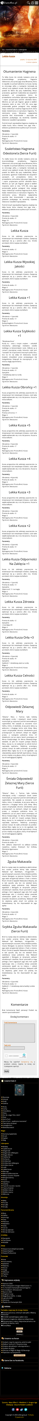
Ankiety (19, 1334)
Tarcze (5, 1228)
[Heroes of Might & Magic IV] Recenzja (16, 1350)
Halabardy (6, 1157)
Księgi (5, 1270)
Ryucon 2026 (7, 1292)
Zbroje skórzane (8, 1232)
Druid (5, 1136)
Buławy (5, 1147)
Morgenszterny (8, 1178)
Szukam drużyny (8, 1348)
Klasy (5, 1113)
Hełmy (5, 1215)
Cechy (5, 1109)
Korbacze (6, 1159)
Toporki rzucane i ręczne (11, 1186)
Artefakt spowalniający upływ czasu (15, 1317)
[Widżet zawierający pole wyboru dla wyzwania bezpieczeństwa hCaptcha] (15, 1056)
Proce (5, 1180)
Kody (4, 1101)
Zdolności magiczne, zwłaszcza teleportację (18, 1319)
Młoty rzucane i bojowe (11, 1175)
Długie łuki (6, 1151)
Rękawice (6, 1224)
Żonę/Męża (7, 1325)
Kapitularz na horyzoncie (11, 1352)
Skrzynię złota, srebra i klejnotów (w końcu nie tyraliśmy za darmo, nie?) (18, 1322)
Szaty (5, 1226)
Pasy (4, 1219)
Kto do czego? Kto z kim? (11, 1115)
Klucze (5, 1268)
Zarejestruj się (26, 1062)
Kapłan (5, 1138)
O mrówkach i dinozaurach (12, 1290)
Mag (4, 1140)
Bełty (4, 1201)
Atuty (5, 1107)
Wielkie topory (8, 1192)
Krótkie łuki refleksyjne (11, 1163)
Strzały (5, 1207)
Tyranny (5, 1402)
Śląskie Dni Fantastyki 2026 (12, 1302)
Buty (4, 1213)
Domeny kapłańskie (10, 1134)
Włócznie (6, 1194)
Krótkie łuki (7, 1161)
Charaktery (7, 1111)
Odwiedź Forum (19, 1355)
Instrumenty (7, 1262)
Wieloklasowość (8, 1127)
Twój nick (7, 1045)
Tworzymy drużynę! (10, 1123)
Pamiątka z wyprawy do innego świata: (14, 1310)
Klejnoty (6, 1266)
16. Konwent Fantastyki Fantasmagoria (16, 1288)
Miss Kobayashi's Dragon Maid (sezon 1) (17, 1286)
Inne (4, 1259)
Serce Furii (6, 1119)
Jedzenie (6, 1264)
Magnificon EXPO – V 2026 (12, 1296)
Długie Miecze (8, 1155)
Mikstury (6, 1272)
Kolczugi (6, 1217)
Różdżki (5, 1242)
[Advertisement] (19, 26)
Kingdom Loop (8, 1294)
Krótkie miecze (8, 1165)
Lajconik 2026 (7, 1298)
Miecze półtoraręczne (10, 1173)
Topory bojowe (8, 1188)
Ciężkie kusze (7, 1149)
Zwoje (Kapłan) (8, 1251)
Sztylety (5, 1184)
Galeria (5, 1103)
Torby (5, 1276)
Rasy (4, 1117)
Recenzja (6, 1097)
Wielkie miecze (8, 1190)
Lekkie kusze (7, 1169)
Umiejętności (7, 1125)
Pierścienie (7, 1240)
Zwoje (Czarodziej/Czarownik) (13, 1249)
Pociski (5, 1203)
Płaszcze (6, 1222)
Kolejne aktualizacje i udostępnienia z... (16, 1346)
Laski (4, 1167)
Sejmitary (6, 1182)
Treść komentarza (10, 1023)
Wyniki (19, 1331)
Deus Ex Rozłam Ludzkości (23, 1405)
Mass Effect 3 (13, 1402)
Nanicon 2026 (8, 1284)
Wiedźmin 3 (23, 1402)
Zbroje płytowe (8, 1230)
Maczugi (6, 1171)
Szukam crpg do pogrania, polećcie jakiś (17, 1342)
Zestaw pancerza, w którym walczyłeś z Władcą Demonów (18, 1314)
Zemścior (6, 1300)
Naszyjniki (6, 1238)
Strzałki (5, 1205)
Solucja (5, 1099)
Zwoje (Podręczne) (9, 1253)
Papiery (5, 1274)
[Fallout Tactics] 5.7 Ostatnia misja (15, 1344)
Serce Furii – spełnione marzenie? (15, 1121)
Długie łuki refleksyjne (10, 1153)
